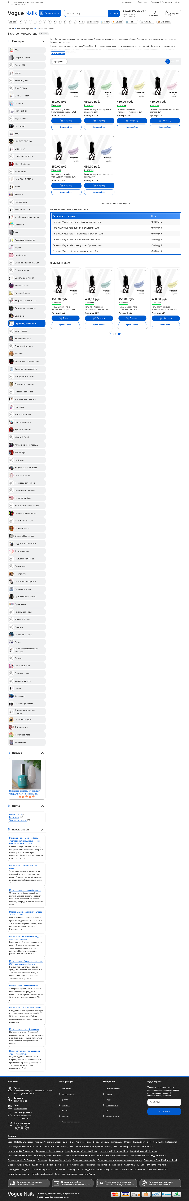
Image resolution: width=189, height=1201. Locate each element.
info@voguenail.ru (20, 1108)
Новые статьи (15, 814)
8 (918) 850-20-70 (133, 10)
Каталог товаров (51, 13)
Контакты (65, 1116)
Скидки (117, 22)
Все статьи (14, 817)
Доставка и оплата (68, 1094)
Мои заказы (164, 22)
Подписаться (164, 1111)
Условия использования (71, 1122)
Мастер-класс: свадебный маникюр (25, 890)
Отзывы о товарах (113, 1089)
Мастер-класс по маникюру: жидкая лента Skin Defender (25, 938)
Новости (92, 22)
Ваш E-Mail (155, 1102)
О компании (66, 1089)
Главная (11, 29)
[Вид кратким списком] (177, 61)
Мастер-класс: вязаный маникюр (24, 1029)
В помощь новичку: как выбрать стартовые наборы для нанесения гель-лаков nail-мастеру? (24, 841)
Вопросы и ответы (112, 1116)
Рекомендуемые (112, 1105)
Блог (105, 22)
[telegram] (27, 1127)
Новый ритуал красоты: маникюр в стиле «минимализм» (24, 1052)
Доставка (65, 1100)
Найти (115, 13)
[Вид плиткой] (167, 61)
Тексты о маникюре (18, 820)
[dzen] (16, 1127)
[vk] (21, 1127)
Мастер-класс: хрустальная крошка (25, 1007)
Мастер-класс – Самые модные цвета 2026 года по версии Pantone (26, 962)
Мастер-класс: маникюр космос (23, 986)
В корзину (68, 121)
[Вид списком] (173, 61)
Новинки (131, 22)
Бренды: (12, 22)
